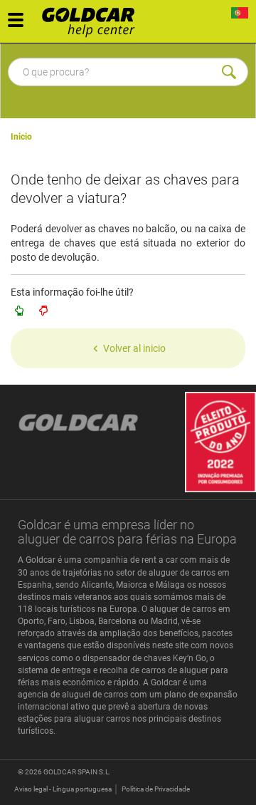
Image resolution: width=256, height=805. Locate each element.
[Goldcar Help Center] (92, 18)
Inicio (21, 137)
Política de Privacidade (156, 789)
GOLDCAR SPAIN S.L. (77, 772)
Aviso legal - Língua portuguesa (63, 789)
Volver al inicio (134, 348)
